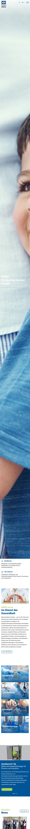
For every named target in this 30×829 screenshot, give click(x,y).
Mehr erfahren (7, 651)
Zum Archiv (24, 811)
